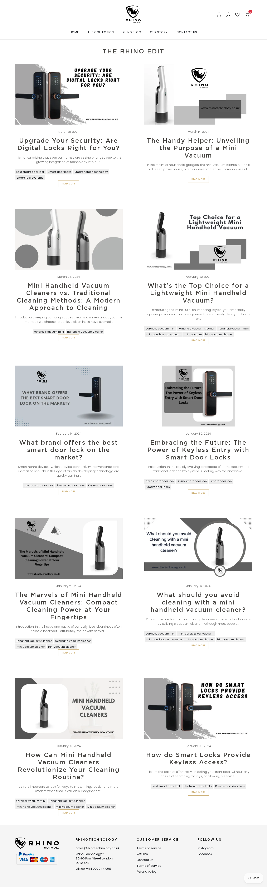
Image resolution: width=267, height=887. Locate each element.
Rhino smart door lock (192, 481)
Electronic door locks (71, 485)
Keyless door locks (100, 485)
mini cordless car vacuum (163, 334)
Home (74, 32)
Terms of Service (149, 866)
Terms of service (149, 848)
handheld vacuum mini (233, 328)
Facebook (205, 854)
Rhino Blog (132, 32)
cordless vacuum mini (49, 331)
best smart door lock (30, 172)
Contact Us (186, 32)
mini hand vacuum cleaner (73, 641)
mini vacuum (193, 334)
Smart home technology (91, 172)
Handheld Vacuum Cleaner (85, 331)
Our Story (159, 32)
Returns (142, 854)
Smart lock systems (30, 177)
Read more (69, 183)
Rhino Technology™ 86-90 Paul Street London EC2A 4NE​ (94, 858)
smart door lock (221, 481)
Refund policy (146, 871)
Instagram (206, 848)
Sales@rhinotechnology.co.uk (98, 848)
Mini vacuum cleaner (219, 334)
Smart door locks (59, 172)
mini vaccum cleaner (31, 647)
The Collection (101, 32)
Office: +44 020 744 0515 (93, 869)
